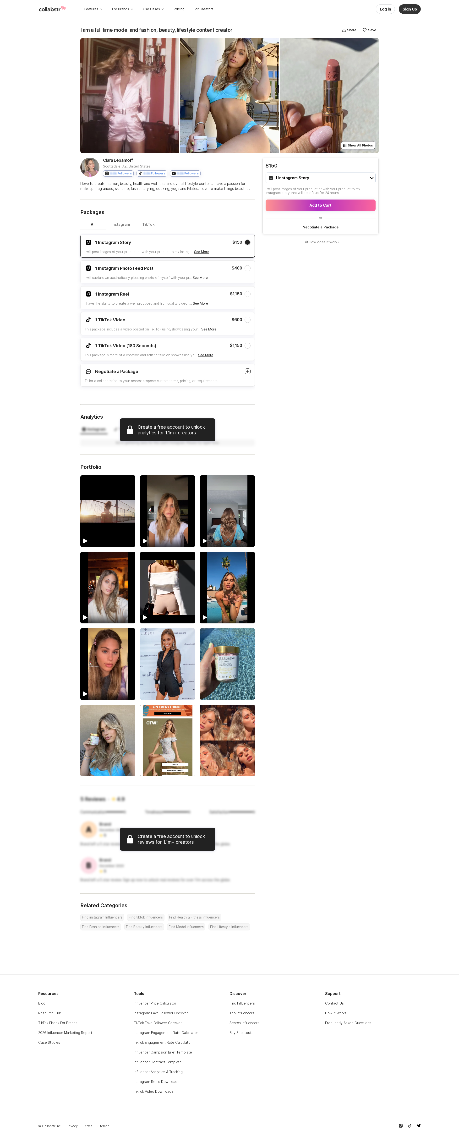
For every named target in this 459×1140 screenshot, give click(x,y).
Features (91, 9)
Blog (41, 1003)
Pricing (179, 9)
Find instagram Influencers (102, 917)
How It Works (335, 1013)
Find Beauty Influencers (144, 927)
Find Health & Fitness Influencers (194, 917)
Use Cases (151, 9)
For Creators (203, 9)
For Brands (120, 9)
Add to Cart (320, 205)
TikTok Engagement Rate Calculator (163, 1042)
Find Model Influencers (186, 927)
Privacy (72, 1126)
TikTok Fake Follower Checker (158, 1023)
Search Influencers (244, 1023)
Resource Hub (49, 1013)
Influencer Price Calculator (155, 1003)
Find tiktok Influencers (146, 917)
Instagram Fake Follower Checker (161, 1013)
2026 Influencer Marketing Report (65, 1033)
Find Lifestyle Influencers (229, 927)
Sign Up (410, 9)
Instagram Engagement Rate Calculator (166, 1033)
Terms (87, 1126)
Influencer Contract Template (158, 1062)
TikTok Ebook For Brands (57, 1023)
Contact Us (334, 1003)
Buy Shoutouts (241, 1033)
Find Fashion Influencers (101, 927)
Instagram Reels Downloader (157, 1082)
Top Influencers (242, 1013)
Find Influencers (242, 1003)
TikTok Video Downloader (154, 1091)
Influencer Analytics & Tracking (158, 1072)
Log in (385, 9)
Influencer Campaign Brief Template (163, 1052)
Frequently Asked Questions (348, 1023)
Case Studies (49, 1042)
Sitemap (103, 1126)
